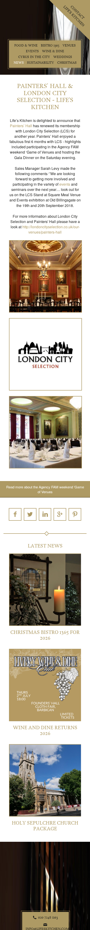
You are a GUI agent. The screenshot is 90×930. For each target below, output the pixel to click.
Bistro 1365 (50, 45)
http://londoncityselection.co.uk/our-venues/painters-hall (51, 229)
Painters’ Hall (21, 125)
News (19, 62)
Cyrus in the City (34, 57)
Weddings (62, 57)
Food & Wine (26, 45)
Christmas (67, 62)
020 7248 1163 (48, 917)
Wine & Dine (53, 51)
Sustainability (40, 62)
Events (32, 51)
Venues (69, 45)
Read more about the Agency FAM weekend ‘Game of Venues (45, 489)
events (64, 184)
